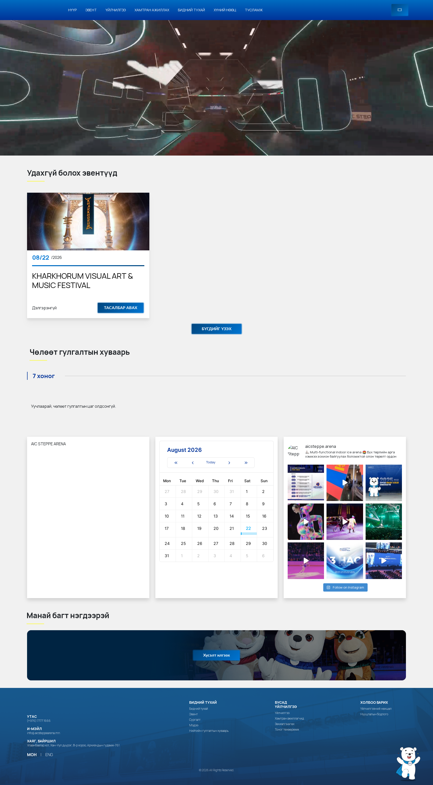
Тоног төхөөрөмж (287, 729)
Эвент (91, 10)
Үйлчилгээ (115, 10)
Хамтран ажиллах (152, 10)
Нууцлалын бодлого (374, 714)
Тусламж (254, 10)
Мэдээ (193, 725)
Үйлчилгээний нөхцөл (376, 708)
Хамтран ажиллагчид (289, 718)
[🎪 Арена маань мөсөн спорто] (306, 522)
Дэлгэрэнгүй (44, 308)
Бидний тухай (191, 10)
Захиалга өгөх (284, 724)
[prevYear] (175, 462)
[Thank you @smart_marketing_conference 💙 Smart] (384, 560)
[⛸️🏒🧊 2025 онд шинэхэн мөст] (384, 483)
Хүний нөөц (225, 10)
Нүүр (72, 10)
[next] (229, 462)
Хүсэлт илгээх (216, 655)
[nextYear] (246, 462)
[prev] (192, 462)
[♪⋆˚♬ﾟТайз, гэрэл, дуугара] (384, 522)
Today (210, 462)
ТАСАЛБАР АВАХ (120, 308)
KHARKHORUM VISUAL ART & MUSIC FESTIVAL (82, 280)
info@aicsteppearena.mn (43, 733)
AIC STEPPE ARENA (48, 444)
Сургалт (194, 719)
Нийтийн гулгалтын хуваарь (209, 730)
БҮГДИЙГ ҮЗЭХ (217, 329)
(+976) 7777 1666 (39, 721)
